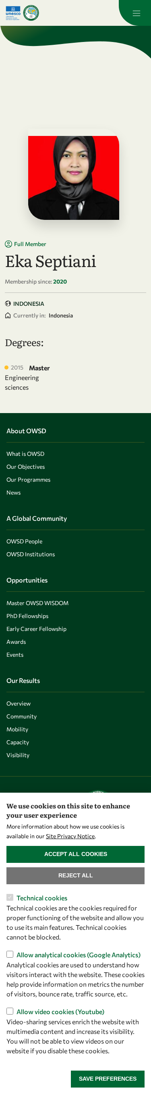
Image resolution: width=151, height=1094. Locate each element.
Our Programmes (28, 479)
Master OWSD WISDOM (37, 602)
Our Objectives (25, 466)
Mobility (17, 729)
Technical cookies (42, 898)
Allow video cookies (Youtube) (60, 1011)
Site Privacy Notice (70, 836)
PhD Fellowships (27, 615)
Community (21, 716)
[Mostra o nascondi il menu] (135, 13)
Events (14, 654)
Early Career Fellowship (36, 628)
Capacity (17, 742)
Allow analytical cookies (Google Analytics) (79, 954)
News (13, 492)
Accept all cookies (75, 854)
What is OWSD (25, 453)
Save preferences (108, 1078)
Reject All (75, 875)
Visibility (17, 755)
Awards (16, 641)
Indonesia (28, 303)
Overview (18, 703)
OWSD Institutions (30, 554)
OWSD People (24, 541)
